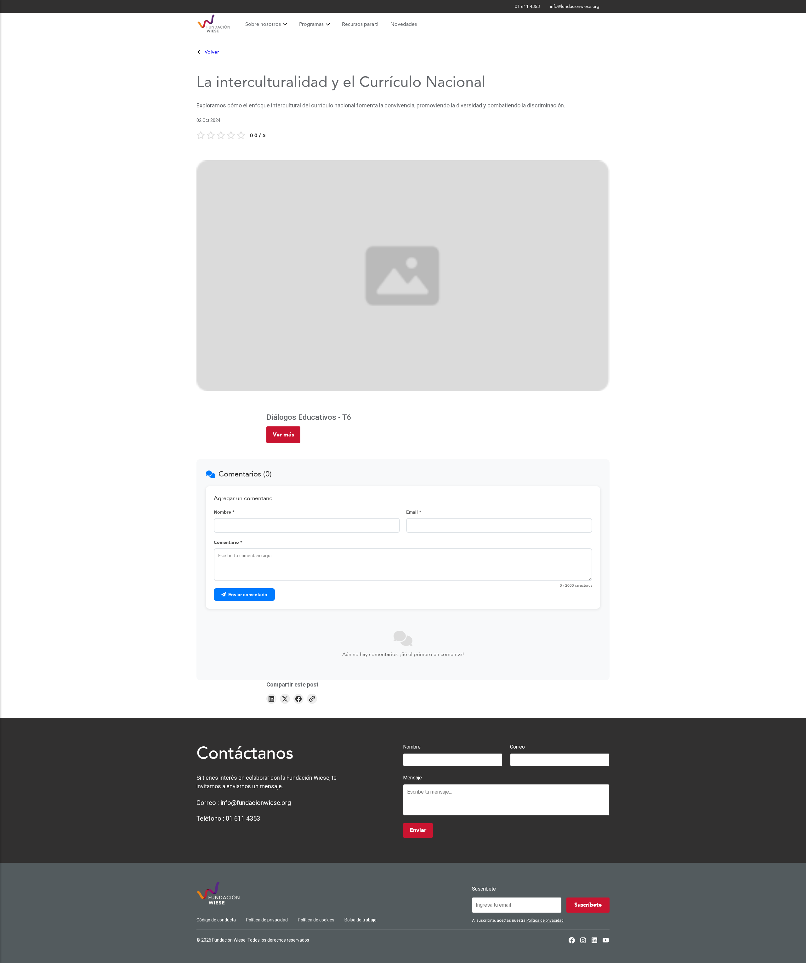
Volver (212, 51)
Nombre (412, 747)
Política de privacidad (267, 919)
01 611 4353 (243, 818)
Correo (517, 747)
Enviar (418, 830)
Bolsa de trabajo (360, 919)
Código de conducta (216, 919)
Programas (311, 24)
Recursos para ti (360, 24)
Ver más (283, 435)
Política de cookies (316, 919)
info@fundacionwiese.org (255, 802)
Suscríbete (484, 889)
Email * (413, 512)
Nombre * (224, 512)
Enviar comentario (247, 594)
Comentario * (228, 542)
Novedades (403, 24)
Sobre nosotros (263, 24)
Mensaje (412, 778)
